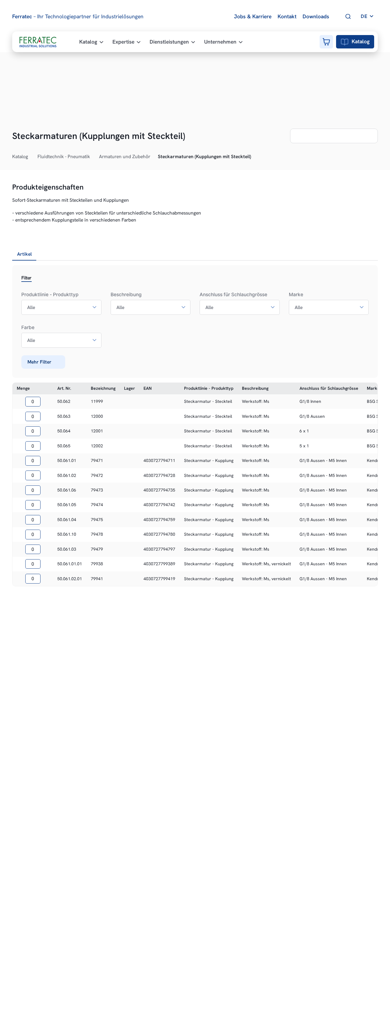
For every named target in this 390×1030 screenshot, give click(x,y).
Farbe (27, 327)
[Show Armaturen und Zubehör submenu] (153, 157)
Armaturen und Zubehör (124, 156)
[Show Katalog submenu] (31, 157)
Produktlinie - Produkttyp (50, 294)
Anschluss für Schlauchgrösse (233, 294)
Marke (296, 294)
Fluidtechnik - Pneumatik (63, 156)
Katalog (361, 41)
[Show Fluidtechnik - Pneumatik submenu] (93, 157)
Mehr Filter (39, 362)
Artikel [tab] (24, 254)
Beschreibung (126, 294)
